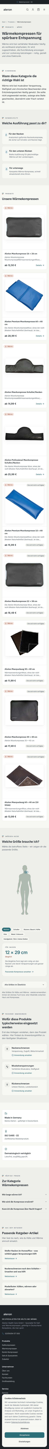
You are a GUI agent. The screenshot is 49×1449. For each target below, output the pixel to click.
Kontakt (5, 1374)
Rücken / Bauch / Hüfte (32, 929)
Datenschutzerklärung (20, 1422)
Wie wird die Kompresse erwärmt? (17, 1201)
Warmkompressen (9, 1348)
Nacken (6, 929)
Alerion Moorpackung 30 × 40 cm (20, 669)
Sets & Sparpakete (9, 1356)
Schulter (16, 929)
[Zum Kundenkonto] (32, 9)
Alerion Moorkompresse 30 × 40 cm (21, 737)
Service (5, 1393)
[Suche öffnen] (27, 9)
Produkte (11, 22)
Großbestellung (8, 1381)
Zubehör (5, 1359)
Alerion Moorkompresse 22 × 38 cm (21, 601)
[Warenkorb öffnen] (38, 9)
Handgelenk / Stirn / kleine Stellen (16, 939)
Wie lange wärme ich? (12, 1194)
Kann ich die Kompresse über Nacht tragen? (22, 1209)
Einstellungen (24, 1441)
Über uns (5, 1371)
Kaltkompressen (8, 1345)
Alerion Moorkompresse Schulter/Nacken (23, 392)
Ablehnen (25, 1428)
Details (39, 265)
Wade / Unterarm (17, 934)
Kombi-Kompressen (10, 1352)
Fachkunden (7, 1378)
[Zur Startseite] (7, 10)
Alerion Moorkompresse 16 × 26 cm (21, 253)
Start (4, 22)
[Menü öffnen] (44, 9)
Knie (5, 934)
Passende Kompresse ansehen (18, 972)
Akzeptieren (24, 1435)
